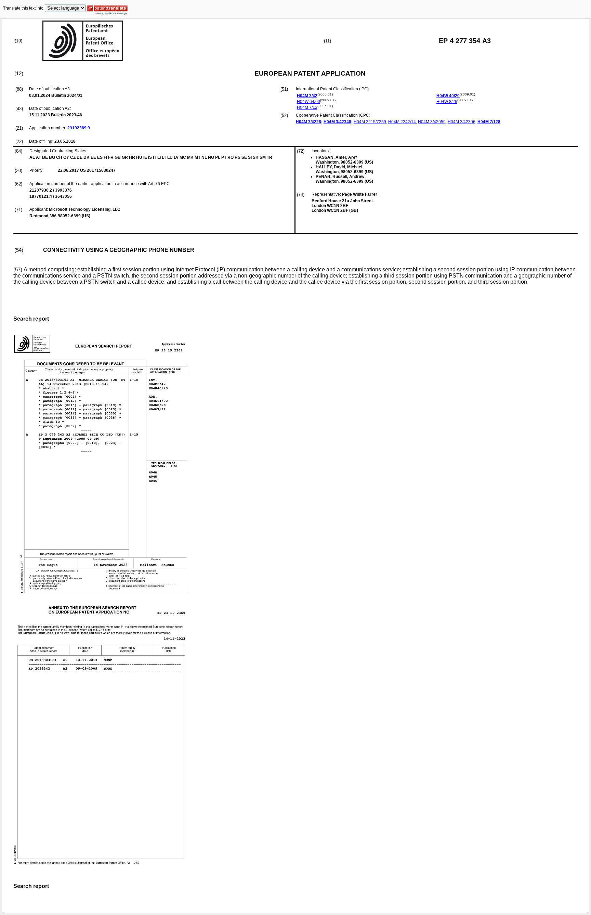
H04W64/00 (308, 101)
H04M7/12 (307, 107)
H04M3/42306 (461, 121)
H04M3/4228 (308, 121)
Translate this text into (23, 8)
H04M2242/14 (402, 121)
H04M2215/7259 (370, 121)
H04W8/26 (446, 101)
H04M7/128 (488, 121)
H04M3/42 (307, 95)
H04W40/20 (448, 95)
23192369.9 (78, 128)
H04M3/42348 (337, 121)
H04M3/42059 (432, 121)
